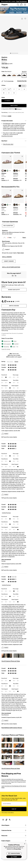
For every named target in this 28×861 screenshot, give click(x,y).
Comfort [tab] (16, 344)
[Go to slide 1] (10, 53)
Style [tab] (15, 341)
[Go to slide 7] (17, 53)
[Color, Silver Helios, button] (19, 170)
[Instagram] (3, 819)
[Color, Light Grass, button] (7, 170)
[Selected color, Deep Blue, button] (26, 205)
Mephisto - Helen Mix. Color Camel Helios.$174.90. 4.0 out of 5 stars (18, 168)
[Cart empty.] (21, 4)
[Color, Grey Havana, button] (5, 170)
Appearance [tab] (7, 341)
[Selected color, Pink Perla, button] (2, 170)
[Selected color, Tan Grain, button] (26, 170)
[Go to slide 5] (15, 53)
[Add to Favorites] (10, 156)
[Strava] (9, 819)
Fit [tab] (17, 346)
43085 (9, 116)
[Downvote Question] (14, 237)
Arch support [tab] (7, 344)
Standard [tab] (24, 85)
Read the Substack (21, 1)
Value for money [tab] (5, 349)
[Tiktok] (6, 819)
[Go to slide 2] (11, 53)
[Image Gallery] (6, 655)
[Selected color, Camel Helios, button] (14, 170)
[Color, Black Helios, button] (17, 170)
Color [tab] (13, 346)
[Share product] (22, 18)
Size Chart (4, 141)
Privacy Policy (17, 849)
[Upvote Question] (4, 237)
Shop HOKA (19, 12)
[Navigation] (25, 4)
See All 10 (24, 71)
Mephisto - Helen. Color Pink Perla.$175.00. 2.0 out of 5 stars (6, 168)
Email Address (7, 803)
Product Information (7, 120)
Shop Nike (11, 12)
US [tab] (20, 85)
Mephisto (4, 57)
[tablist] (22, 86)
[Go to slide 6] (16, 53)
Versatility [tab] (6, 346)
